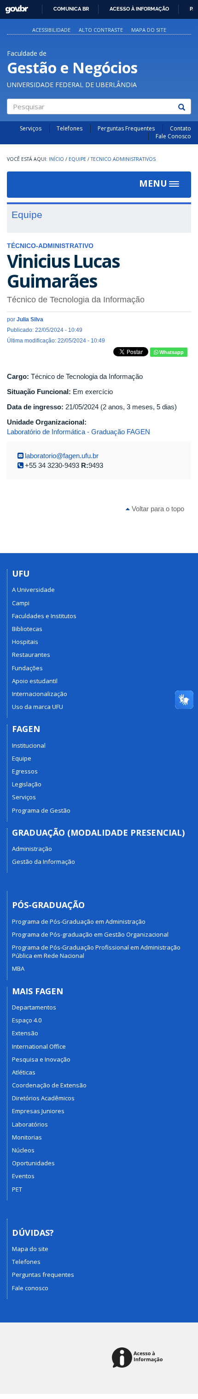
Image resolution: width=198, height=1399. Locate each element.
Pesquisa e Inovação (41, 1059)
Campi (20, 603)
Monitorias (27, 1137)
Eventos (23, 1176)
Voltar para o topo (157, 509)
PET (17, 1189)
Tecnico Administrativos (123, 159)
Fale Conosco (173, 136)
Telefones (69, 128)
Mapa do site (148, 29)
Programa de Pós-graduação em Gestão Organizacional (90, 934)
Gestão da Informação (43, 861)
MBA (18, 968)
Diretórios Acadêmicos (43, 1098)
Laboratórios (30, 1124)
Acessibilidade (51, 29)
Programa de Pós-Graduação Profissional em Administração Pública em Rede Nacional (96, 951)
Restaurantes (31, 654)
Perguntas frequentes (43, 1274)
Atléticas (23, 1072)
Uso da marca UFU (37, 706)
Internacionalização (39, 694)
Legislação (26, 784)
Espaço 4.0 (26, 1020)
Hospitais (25, 642)
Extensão (25, 1033)
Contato (180, 128)
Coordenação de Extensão (49, 1085)
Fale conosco (30, 1288)
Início (56, 159)
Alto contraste (101, 29)
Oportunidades (33, 1163)
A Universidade (33, 589)
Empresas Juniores (38, 1111)
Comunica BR (71, 9)
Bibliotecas (27, 629)
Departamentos (34, 1007)
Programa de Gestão (41, 810)
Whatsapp (171, 352)
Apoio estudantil (35, 681)
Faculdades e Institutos (44, 616)
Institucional (29, 745)
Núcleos (23, 1150)
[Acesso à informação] (139, 1358)
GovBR (13, 6)
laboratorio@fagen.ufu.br (62, 456)
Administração (32, 848)
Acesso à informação (139, 9)
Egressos (25, 771)
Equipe (77, 159)
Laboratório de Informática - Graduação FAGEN (78, 432)
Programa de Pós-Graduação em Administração (79, 921)
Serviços (30, 128)
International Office (39, 1046)
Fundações (27, 668)
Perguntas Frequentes (126, 128)
